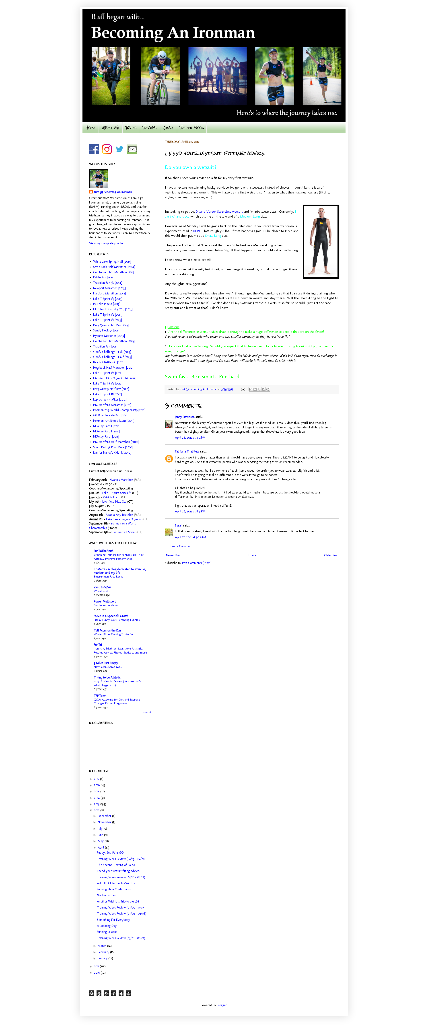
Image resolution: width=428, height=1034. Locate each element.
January (103, 958)
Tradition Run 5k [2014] (107, 283)
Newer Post (173, 555)
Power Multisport (105, 601)
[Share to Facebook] (263, 389)
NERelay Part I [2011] (106, 436)
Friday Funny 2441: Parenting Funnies (117, 619)
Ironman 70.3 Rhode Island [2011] (113, 421)
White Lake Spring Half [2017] (112, 261)
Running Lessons (107, 932)
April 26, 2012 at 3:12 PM (190, 438)
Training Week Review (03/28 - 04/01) (121, 938)
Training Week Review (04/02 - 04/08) (121, 913)
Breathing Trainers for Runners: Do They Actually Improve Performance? (119, 556)
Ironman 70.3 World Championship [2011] (119, 410)
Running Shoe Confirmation (114, 889)
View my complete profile (106, 243)
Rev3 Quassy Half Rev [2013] (111, 325)
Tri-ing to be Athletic (107, 677)
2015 (97, 791)
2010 (97, 972)
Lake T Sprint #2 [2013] (107, 315)
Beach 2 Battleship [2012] (108, 362)
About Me (110, 127)
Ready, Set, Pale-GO (110, 853)
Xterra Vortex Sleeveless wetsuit (219, 212)
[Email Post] (243, 389)
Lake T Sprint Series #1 (116, 493)
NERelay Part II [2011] (106, 431)
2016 (97, 785)
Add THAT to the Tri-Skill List (116, 883)
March (102, 946)
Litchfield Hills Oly (114, 502)
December (105, 816)
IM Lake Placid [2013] (106, 304)
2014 (97, 798)
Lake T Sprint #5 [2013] (107, 299)
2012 (97, 810)
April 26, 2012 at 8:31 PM (190, 511)
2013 (97, 804)
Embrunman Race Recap (108, 576)
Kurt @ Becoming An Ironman (113, 192)
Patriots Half (111, 497)
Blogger (222, 1005)
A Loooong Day (107, 926)
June (101, 835)
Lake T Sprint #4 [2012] (107, 373)
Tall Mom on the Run (107, 630)
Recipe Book (191, 127)
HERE (197, 231)
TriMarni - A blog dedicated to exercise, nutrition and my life (120, 571)
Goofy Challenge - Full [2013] (112, 352)
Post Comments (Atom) (197, 563)
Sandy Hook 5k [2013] (106, 330)
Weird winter (102, 591)
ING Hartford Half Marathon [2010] (115, 442)
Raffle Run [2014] (103, 277)
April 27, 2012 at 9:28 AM (190, 537)
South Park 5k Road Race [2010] (113, 447)
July (100, 828)
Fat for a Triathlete (187, 451)
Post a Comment (181, 546)
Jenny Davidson (185, 417)
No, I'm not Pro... (107, 895)
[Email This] (251, 389)
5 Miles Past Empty (106, 663)
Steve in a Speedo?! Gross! (111, 616)
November (105, 822)
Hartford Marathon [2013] (109, 293)
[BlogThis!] (255, 389)
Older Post (331, 555)
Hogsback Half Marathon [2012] (113, 368)
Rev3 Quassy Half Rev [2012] (111, 389)
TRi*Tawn (100, 696)
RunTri (98, 645)
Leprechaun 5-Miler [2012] (109, 399)
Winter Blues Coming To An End (114, 634)
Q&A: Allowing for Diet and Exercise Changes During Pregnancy (117, 701)
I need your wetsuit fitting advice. (118, 871)
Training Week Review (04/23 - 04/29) (121, 859)
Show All (147, 712)
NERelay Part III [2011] (106, 426)
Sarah (178, 525)
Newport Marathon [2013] (109, 288)
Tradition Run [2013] (105, 346)
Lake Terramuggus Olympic (124, 519)
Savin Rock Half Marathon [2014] (114, 267)
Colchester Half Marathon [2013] (114, 341)
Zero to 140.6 (102, 587)
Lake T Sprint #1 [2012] (107, 394)
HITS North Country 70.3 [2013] (112, 309)
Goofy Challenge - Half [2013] (112, 357)
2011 (97, 966)
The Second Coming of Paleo (116, 865)
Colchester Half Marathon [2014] (114, 272)
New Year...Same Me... (108, 666)
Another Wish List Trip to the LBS (118, 901)
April (101, 847)
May (101, 841)
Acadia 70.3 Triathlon (119, 515)
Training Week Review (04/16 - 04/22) (121, 877)
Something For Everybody (113, 920)
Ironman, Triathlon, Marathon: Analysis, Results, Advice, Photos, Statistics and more (120, 650)
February (104, 952)
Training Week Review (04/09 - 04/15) (121, 907)
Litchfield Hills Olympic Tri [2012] (114, 378)
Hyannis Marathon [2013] (109, 336)
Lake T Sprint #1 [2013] (107, 320)
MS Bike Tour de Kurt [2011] (110, 415)
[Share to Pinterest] (267, 389)
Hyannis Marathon (121, 480)
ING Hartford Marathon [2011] (112, 405)
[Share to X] (259, 389)
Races (131, 127)
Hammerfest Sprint (123, 532)
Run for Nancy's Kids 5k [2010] (112, 452)
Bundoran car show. (106, 605)
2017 (97, 779)
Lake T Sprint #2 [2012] (107, 383)
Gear (168, 127)
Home (90, 127)
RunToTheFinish (103, 551)
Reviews (150, 127)
